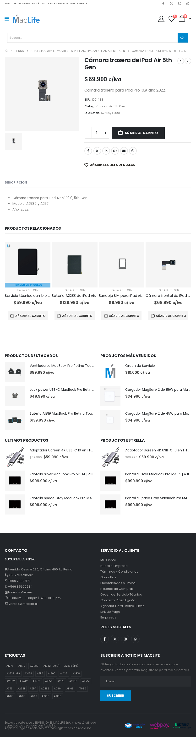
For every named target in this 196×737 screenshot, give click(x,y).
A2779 (36, 681)
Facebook (88, 151)
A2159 (49, 681)
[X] (171, 3)
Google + (115, 151)
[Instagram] (179, 3)
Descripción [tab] (16, 182)
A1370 (21, 666)
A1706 (21, 696)
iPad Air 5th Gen (113, 106)
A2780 (73, 681)
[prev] (180, 61)
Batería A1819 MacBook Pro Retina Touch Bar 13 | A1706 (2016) (80, 413)
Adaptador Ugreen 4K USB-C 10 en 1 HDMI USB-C (69, 450)
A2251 (86, 681)
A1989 (45, 696)
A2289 (34, 666)
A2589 (105, 113)
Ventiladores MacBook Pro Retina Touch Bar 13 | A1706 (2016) (80, 365)
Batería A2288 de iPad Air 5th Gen (81, 295)
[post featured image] (27, 264)
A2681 (21, 688)
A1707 (33, 696)
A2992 (10, 681)
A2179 (60, 681)
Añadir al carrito (141, 132)
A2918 (76, 673)
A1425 (63, 673)
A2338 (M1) (71, 666)
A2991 (57, 688)
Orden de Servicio (140, 365)
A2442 (24, 681)
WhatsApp (133, 151)
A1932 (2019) (52, 666)
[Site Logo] (26, 18)
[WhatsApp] (187, 3)
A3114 (40, 673)
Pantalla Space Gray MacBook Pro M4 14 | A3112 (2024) (75, 498)
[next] (188, 61)
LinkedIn (106, 151)
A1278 (9, 666)
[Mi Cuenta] (161, 19)
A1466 (28, 673)
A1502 (51, 673)
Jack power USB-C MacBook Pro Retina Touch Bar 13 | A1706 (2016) (84, 389)
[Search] (183, 38)
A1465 (70, 688)
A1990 (82, 688)
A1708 (9, 696)
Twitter (97, 151)
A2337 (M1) (13, 673)
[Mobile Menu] (7, 18)
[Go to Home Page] (6, 51)
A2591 (116, 113)
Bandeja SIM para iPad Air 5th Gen (128, 295)
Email (124, 151)
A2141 (33, 688)
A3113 (9, 688)
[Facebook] (163, 3)
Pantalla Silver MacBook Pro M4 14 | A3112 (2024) (69, 474)
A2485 (45, 688)
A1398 (57, 696)
